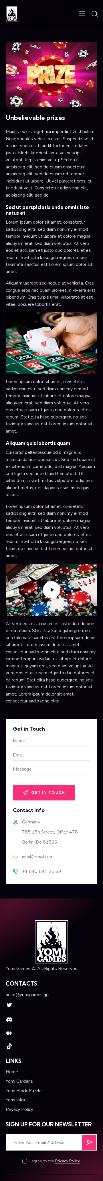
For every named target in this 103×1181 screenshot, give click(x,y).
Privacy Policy (67, 1161)
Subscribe (89, 1144)
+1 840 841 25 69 (42, 871)
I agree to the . (55, 1161)
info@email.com (38, 857)
